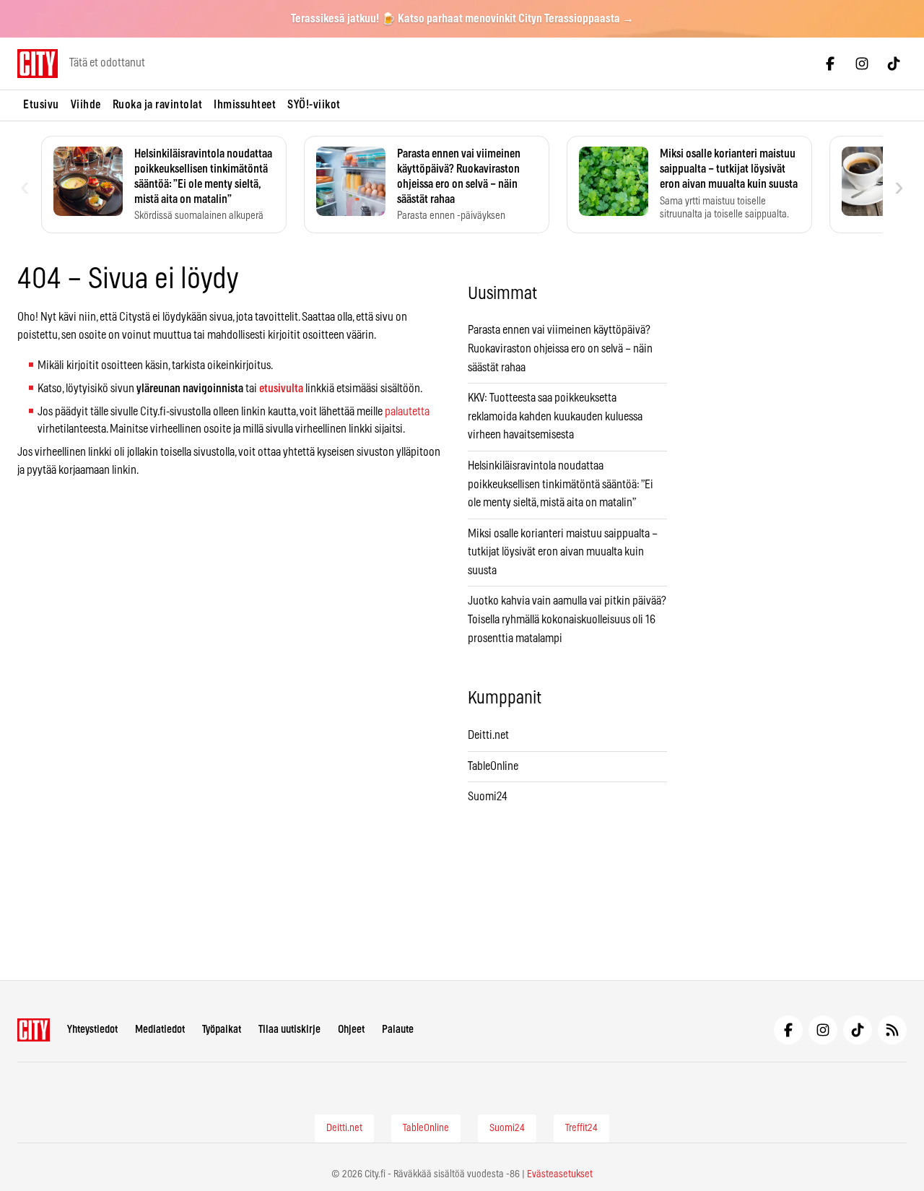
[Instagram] (862, 64)
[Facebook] (830, 64)
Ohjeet (351, 1029)
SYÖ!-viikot (314, 105)
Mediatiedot (160, 1029)
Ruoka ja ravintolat (158, 105)
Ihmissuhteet (245, 105)
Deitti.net (488, 735)
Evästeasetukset (560, 1174)
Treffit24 (581, 1128)
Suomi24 (487, 796)
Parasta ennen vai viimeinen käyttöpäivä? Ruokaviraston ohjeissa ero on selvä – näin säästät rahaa (560, 348)
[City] (33, 1029)
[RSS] (892, 1029)
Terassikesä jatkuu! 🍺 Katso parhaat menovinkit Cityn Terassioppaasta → (462, 19)
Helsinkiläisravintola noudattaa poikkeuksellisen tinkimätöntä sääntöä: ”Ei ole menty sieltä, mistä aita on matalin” (560, 484)
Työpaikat (221, 1029)
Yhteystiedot (92, 1029)
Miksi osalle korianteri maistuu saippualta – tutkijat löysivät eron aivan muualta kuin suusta (563, 552)
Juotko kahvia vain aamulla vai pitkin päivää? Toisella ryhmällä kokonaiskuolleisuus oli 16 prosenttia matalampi (567, 619)
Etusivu (41, 105)
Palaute (398, 1029)
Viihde (86, 105)
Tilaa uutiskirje (289, 1029)
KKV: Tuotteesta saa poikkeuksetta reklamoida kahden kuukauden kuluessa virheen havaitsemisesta (555, 416)
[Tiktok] (894, 64)
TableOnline (493, 766)
